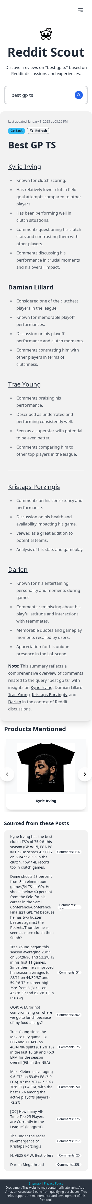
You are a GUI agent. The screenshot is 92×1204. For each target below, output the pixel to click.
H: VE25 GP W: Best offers (45, 1155)
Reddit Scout (46, 52)
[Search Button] (79, 95)
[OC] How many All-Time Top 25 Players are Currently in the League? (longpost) (45, 1119)
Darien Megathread (45, 1164)
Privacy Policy (53, 1183)
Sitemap (35, 1183)
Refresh (41, 130)
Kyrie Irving (24, 166)
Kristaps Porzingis (34, 486)
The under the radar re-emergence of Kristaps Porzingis (45, 1141)
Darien (18, 569)
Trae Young (24, 384)
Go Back (16, 130)
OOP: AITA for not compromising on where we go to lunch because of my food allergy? (45, 1015)
